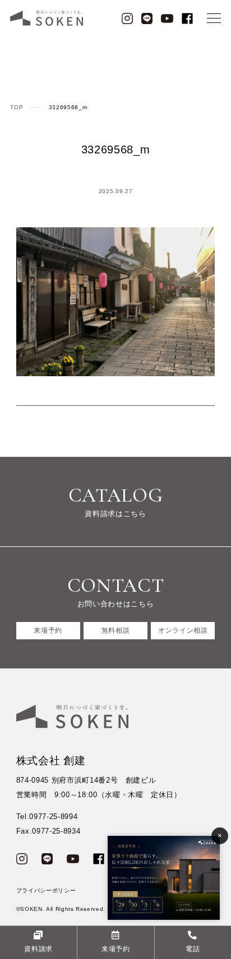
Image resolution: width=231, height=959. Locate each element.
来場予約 (48, 630)
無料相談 (115, 630)
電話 (193, 948)
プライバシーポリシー (46, 890)
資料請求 (38, 948)
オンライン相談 (183, 630)
